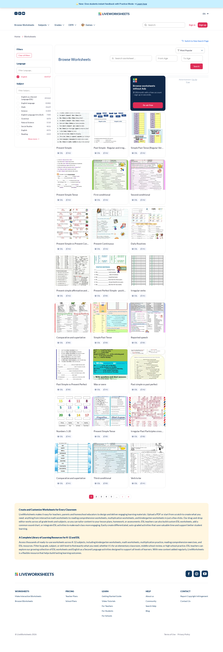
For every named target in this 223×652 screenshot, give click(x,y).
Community (151, 601)
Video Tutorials (108, 601)
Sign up (202, 25)
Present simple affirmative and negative (72, 290)
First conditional (102, 194)
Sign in (192, 25)
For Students (107, 611)
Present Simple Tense (67, 194)
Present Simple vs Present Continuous (72, 243)
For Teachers (107, 606)
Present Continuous (104, 243)
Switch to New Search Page (197, 41)
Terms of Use (170, 634)
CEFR (71, 25)
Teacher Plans (72, 596)
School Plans (71, 601)
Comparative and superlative (70, 337)
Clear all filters (24, 55)
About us (150, 596)
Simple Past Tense (103, 337)
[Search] (146, 25)
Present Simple (64, 147)
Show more (32, 139)
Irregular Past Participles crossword (147, 431)
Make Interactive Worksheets (28, 596)
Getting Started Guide (111, 596)
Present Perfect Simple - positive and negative (110, 290)
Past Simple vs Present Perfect (71, 384)
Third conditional (102, 478)
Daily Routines (138, 243)
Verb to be (136, 478)
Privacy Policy (184, 634)
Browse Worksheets (24, 25)
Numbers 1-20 (63, 431)
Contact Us (185, 601)
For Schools (107, 616)
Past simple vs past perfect (144, 384)
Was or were (100, 384)
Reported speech (139, 337)
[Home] (113, 13)
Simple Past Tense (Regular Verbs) (147, 147)
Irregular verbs (138, 290)
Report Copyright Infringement (194, 596)
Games (89, 25)
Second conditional (140, 194)
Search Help (151, 606)
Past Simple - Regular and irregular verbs (110, 147)
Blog (148, 611)
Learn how (142, 4)
